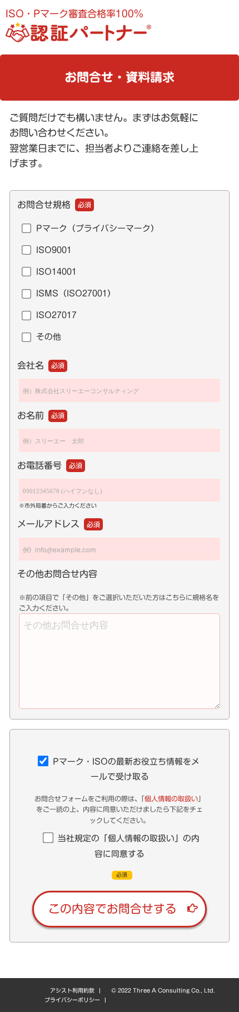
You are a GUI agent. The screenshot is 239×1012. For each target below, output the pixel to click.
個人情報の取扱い (171, 798)
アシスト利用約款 (72, 990)
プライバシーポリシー (72, 1000)
